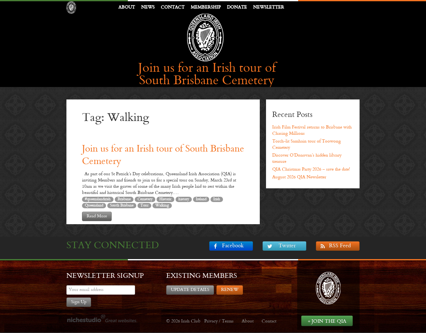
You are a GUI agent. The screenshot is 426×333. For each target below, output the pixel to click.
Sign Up (78, 302)
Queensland (94, 205)
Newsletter (268, 7)
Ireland (201, 199)
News (148, 7)
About (127, 7)
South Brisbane (121, 205)
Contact (173, 7)
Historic (165, 199)
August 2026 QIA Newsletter (299, 177)
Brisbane (124, 199)
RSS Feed (340, 246)
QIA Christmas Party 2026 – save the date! (311, 169)
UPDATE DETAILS (190, 289)
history (183, 199)
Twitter (287, 246)
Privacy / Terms (219, 321)
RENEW (229, 289)
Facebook (233, 246)
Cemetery (145, 199)
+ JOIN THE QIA (327, 321)
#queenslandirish (98, 199)
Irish (216, 199)
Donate (237, 7)
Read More (97, 216)
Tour (144, 205)
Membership (206, 7)
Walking (162, 205)
